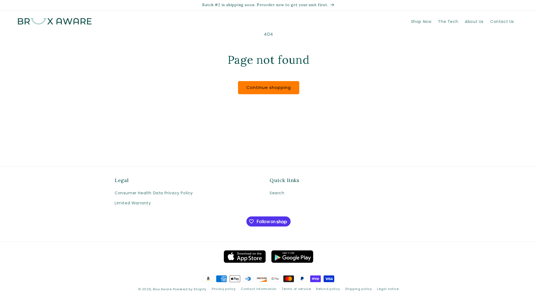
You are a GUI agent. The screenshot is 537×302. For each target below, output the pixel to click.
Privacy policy (224, 289)
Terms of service (296, 289)
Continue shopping (268, 87)
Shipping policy (358, 289)
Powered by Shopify (190, 289)
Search (277, 193)
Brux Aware (162, 289)
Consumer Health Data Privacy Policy (154, 193)
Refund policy (328, 289)
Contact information (258, 289)
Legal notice (388, 289)
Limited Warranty (133, 203)
